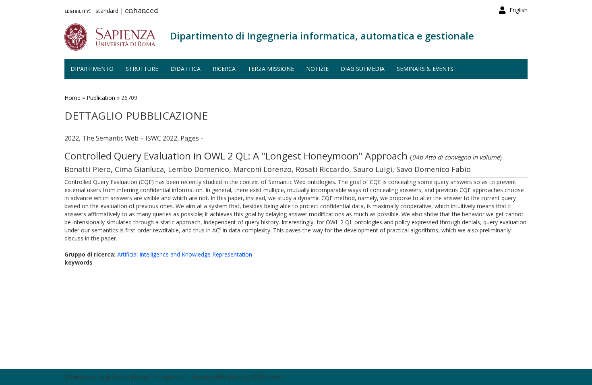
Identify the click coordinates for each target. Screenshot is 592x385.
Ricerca (224, 68)
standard (106, 10)
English (518, 10)
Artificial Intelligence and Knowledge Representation (184, 254)
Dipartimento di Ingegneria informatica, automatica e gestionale (322, 35)
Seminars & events (425, 68)
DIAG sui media (363, 68)
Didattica (185, 68)
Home (72, 97)
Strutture (142, 68)
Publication (101, 97)
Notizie (317, 68)
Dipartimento (92, 68)
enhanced (141, 11)
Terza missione (271, 68)
